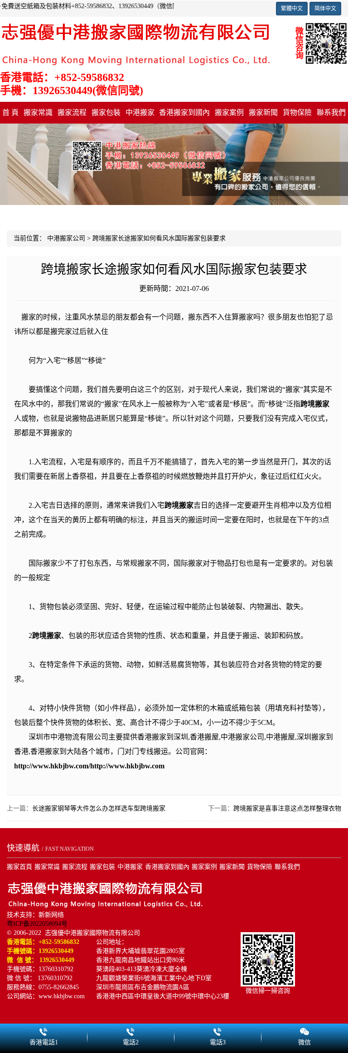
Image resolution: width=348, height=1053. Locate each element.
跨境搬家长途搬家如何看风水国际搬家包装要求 (159, 238)
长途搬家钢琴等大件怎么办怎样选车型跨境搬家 (98, 808)
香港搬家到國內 (184, 112)
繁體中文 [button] (292, 8)
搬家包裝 (106, 112)
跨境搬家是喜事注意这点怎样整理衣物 (287, 808)
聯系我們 (331, 112)
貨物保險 (297, 112)
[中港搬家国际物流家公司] (136, 43)
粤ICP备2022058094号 (37, 923)
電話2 (130, 1030)
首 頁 (10, 112)
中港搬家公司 (66, 238)
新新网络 (51, 914)
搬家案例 (229, 112)
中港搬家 (140, 112)
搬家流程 (72, 112)
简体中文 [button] (325, 8)
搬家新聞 (263, 112)
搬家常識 (38, 112)
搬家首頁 (19, 866)
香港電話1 (43, 1030)
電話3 (217, 1030)
